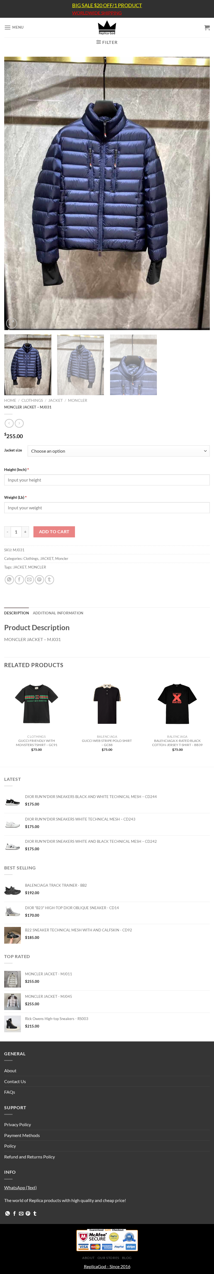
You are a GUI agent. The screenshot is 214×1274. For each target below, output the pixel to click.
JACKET (55, 400)
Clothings (32, 400)
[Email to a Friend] (29, 579)
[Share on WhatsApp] (9, 579)
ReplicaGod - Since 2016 (107, 1266)
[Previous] (15, 193)
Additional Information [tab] (58, 613)
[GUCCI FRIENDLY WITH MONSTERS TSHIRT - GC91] (36, 703)
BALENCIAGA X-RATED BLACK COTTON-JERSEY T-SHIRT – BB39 (177, 743)
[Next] (199, 193)
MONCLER (37, 567)
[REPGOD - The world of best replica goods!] (107, 27)
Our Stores (108, 1258)
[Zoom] (11, 323)
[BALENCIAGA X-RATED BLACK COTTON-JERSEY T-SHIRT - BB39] (177, 703)
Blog (127, 1258)
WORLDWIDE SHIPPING (97, 12)
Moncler (77, 400)
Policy (10, 1145)
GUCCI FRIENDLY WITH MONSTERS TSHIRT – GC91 (36, 743)
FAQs (9, 1092)
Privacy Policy (17, 1124)
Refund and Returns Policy (29, 1156)
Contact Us (15, 1081)
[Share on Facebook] (19, 579)
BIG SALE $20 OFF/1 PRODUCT (107, 5)
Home (10, 400)
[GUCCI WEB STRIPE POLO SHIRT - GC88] (106, 703)
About (10, 1070)
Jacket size (13, 450)
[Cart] (207, 27)
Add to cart (54, 531)
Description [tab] (16, 613)
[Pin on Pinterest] (39, 579)
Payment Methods (22, 1135)
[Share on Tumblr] (49, 579)
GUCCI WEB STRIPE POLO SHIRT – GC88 (107, 743)
